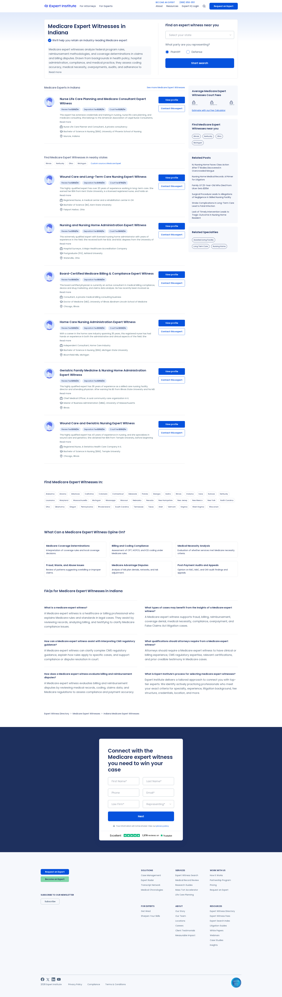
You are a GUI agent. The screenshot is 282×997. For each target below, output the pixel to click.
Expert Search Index (220, 921)
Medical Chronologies (152, 890)
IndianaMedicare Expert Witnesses (121, 713)
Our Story (180, 911)
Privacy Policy (75, 984)
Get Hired (146, 911)
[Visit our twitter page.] (48, 979)
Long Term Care (201, 246)
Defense (197, 52)
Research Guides (184, 885)
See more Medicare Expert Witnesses (166, 87)
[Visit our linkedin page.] (53, 979)
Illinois (48, 163)
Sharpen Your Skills (150, 916)
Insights (214, 945)
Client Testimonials (185, 930)
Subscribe (50, 901)
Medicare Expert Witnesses (86, 713)
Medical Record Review (187, 880)
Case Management (151, 875)
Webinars (214, 935)
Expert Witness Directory (56, 713)
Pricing (213, 885)
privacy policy (162, 826)
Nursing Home (219, 246)
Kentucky (60, 163)
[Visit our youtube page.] (59, 979)
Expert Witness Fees (220, 916)
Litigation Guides (218, 925)
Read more (55, 72)
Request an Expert (223, 6)
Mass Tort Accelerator (186, 890)
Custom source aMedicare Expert (106, 163)
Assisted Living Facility (204, 240)
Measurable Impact (185, 935)
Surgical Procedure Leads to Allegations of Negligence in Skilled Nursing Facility (212, 196)
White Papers (216, 930)
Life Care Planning (184, 894)
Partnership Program (220, 880)
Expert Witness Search (186, 875)
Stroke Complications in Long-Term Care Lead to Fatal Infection (213, 204)
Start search (199, 63)
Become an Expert (54, 879)
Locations (180, 921)
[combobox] (169, 35)
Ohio (71, 163)
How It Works (216, 875)
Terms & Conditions (115, 984)
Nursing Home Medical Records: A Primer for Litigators (212, 178)
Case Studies (216, 940)
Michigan (82, 163)
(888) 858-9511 (187, 2)
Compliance (93, 984)
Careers (179, 925)
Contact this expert (171, 108)
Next (141, 816)
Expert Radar (147, 880)
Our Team (180, 916)
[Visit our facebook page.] (42, 979)
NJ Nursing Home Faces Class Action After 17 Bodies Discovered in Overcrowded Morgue (210, 167)
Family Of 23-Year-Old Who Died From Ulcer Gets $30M (212, 187)
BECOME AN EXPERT (165, 2)
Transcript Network (150, 885)
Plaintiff (175, 52)
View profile (171, 99)
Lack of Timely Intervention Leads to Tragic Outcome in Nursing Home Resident (210, 214)
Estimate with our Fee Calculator (208, 110)
